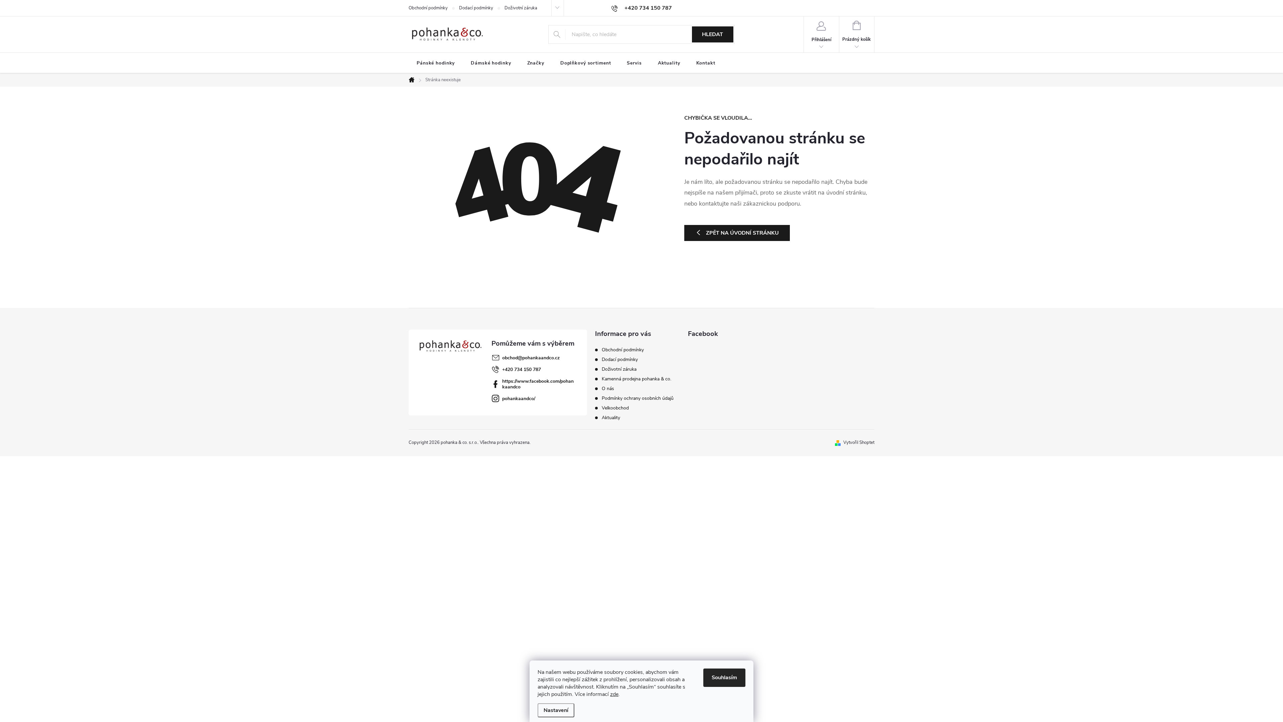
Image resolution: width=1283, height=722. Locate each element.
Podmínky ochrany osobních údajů (638, 398)
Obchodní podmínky (428, 8)
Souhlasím (724, 677)
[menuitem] (436, 63)
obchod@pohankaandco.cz (531, 358)
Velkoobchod (615, 408)
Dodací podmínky (476, 8)
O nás (608, 388)
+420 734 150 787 (521, 369)
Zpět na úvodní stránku (742, 233)
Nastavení (556, 710)
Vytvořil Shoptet (858, 443)
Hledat (712, 34)
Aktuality (611, 417)
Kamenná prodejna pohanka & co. (636, 379)
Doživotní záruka (521, 8)
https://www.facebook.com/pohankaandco (538, 384)
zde (614, 694)
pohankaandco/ (518, 398)
